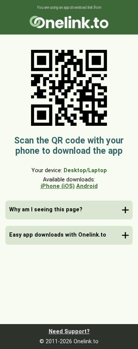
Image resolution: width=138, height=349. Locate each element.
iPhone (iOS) (58, 186)
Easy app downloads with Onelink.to (57, 235)
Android (87, 186)
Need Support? (69, 331)
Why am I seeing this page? (45, 209)
